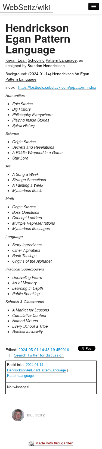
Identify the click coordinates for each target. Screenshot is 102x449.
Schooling (36, 60)
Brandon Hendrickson (46, 65)
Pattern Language (61, 60)
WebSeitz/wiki (26, 6)
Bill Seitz (36, 415)
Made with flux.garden (53, 443)
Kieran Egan (16, 60)
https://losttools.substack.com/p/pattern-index (57, 87)
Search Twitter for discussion (39, 355)
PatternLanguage (20, 376)
